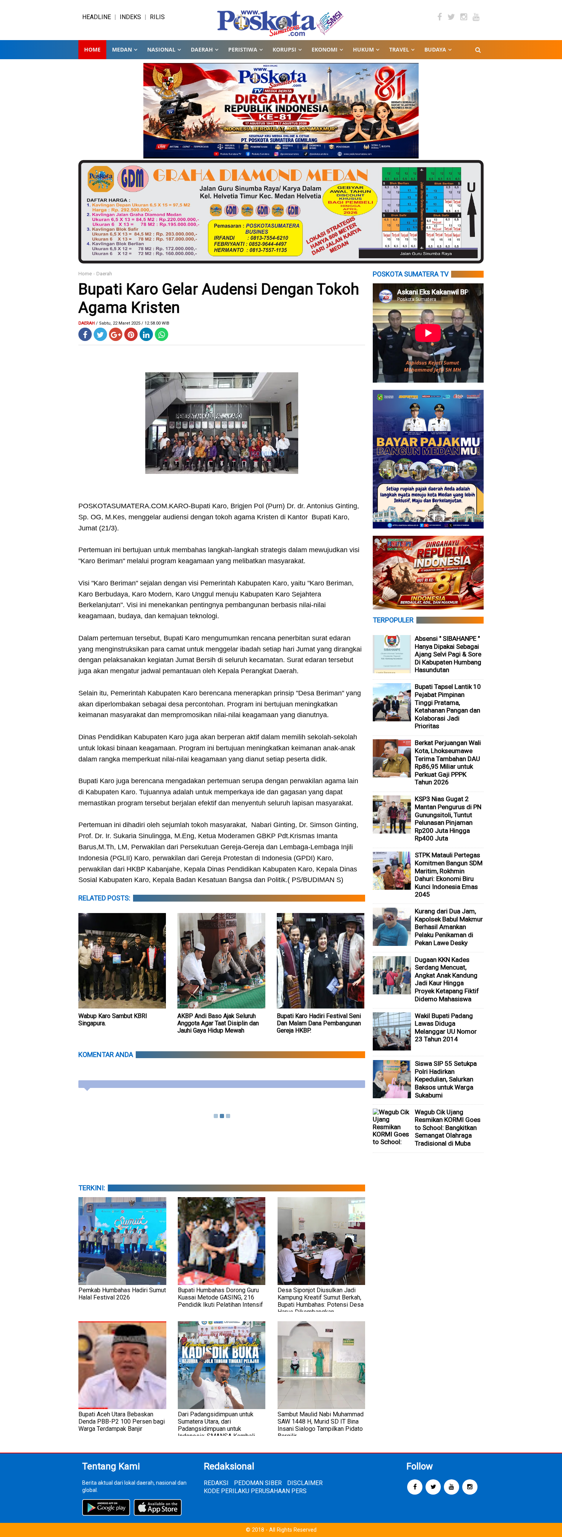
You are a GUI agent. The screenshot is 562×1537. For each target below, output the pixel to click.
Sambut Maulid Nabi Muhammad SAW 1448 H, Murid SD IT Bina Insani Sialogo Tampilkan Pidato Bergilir (321, 1425)
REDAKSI (216, 1483)
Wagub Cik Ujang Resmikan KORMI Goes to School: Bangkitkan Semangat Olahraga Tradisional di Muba (448, 1127)
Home (92, 49)
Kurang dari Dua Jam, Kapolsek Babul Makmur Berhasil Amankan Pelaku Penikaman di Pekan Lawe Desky (449, 926)
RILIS (157, 17)
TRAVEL (399, 49)
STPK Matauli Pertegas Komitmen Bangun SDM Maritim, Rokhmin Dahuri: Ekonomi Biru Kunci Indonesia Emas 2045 (448, 874)
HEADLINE (96, 17)
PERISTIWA (242, 49)
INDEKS (130, 17)
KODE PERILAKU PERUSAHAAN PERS (255, 1491)
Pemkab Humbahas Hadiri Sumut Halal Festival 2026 (122, 1293)
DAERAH (202, 49)
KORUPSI (284, 49)
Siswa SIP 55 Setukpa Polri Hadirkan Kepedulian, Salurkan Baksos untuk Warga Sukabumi (446, 1079)
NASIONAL (161, 49)
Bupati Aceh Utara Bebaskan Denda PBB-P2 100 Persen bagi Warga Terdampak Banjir (121, 1421)
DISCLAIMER (305, 1483)
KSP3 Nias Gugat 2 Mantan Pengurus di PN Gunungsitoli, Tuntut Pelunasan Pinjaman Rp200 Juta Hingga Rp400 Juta (448, 818)
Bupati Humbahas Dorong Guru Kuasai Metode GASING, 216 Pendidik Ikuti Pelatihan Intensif (220, 1297)
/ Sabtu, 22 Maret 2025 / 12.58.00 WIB (132, 323)
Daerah (104, 273)
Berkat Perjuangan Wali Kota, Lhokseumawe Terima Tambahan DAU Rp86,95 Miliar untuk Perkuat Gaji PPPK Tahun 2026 (448, 762)
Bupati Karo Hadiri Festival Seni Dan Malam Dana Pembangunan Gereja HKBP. (319, 1023)
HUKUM (363, 49)
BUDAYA (435, 49)
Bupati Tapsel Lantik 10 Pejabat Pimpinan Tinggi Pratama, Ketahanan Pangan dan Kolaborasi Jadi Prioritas (448, 706)
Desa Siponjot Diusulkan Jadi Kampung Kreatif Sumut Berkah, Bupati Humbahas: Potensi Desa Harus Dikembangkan (321, 1301)
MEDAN (122, 49)
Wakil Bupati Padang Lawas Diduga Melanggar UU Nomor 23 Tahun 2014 (446, 1027)
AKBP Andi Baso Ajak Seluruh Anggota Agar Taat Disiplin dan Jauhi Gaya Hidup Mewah (218, 1023)
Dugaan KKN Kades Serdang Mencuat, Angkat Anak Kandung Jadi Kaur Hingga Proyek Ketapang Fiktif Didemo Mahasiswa (447, 979)
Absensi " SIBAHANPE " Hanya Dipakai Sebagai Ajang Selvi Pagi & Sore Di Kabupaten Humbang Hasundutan (448, 654)
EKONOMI (325, 49)
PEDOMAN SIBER (258, 1483)
